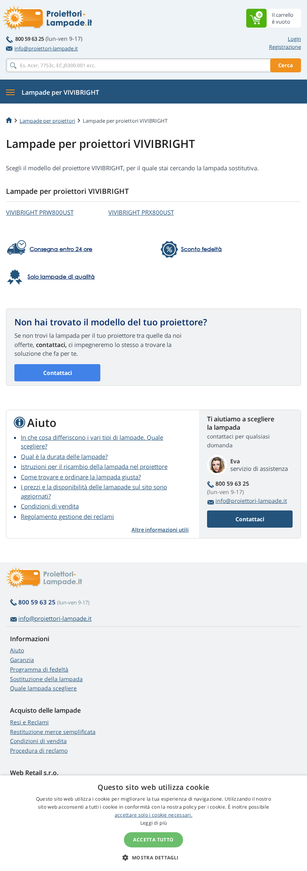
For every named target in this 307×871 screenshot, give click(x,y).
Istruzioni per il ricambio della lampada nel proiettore (94, 466)
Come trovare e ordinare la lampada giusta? (81, 477)
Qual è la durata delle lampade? (64, 456)
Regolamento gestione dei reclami (67, 516)
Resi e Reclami (29, 722)
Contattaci (57, 373)
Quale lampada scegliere (43, 688)
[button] (153, 857)
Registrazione (285, 46)
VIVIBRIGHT (40, 212)
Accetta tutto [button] (153, 839)
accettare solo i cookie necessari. (153, 814)
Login (294, 38)
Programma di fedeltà (39, 669)
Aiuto (17, 650)
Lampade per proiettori (47, 120)
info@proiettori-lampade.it (46, 48)
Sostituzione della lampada (46, 679)
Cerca (285, 65)
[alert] (153, 823)
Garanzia (22, 660)
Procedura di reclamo (39, 750)
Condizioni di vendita (50, 506)
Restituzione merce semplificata (53, 731)
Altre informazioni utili (160, 529)
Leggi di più (153, 822)
